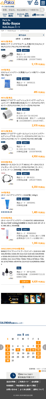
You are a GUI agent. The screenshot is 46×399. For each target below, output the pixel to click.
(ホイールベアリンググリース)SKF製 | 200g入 (19, 195)
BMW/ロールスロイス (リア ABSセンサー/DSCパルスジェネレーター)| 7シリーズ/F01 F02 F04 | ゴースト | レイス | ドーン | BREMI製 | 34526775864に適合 (22, 167)
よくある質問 (25, 389)
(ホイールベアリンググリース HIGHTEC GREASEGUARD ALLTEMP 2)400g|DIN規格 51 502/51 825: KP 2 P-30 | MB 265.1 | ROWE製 (23, 223)
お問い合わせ (11, 389)
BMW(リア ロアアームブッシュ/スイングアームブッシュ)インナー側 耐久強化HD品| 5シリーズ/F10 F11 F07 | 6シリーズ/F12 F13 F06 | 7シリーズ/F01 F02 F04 (23, 103)
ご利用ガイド (23, 381)
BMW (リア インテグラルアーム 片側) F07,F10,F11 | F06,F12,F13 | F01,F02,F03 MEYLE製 (22, 45)
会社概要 (35, 381)
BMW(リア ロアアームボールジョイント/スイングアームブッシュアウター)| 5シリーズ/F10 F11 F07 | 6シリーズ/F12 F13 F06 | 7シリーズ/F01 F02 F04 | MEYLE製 (23, 136)
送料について (38, 389)
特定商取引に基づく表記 (26, 385)
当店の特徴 (10, 381)
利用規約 (10, 385)
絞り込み (31, 34)
